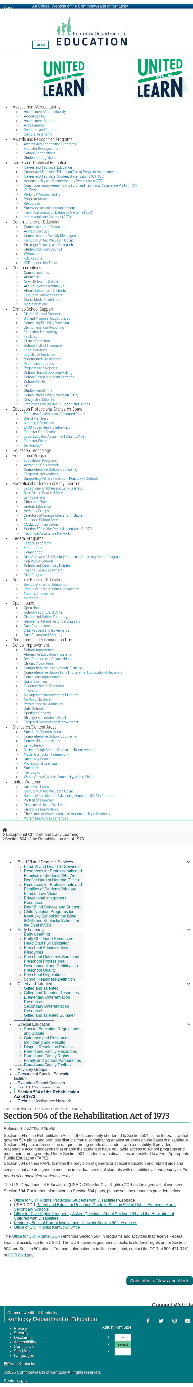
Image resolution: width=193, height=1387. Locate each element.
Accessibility (25, 1342)
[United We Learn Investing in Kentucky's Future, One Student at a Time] (96, 80)
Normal (123, 1344)
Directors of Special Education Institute (43, 1076)
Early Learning (31, 930)
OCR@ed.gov (20, 1255)
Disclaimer (23, 1337)
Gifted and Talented (35, 984)
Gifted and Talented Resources (51, 993)
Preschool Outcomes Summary (51, 957)
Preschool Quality (40, 970)
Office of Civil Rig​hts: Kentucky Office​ (47, 1227)
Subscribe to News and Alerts (159, 1280)
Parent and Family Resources (50, 1051)
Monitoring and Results (44, 1042)
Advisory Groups (32, 1069)
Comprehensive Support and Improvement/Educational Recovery (73, 672)
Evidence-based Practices (44, 686)
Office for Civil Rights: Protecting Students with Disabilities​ (65, 1200)
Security (21, 1333)
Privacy (20, 1328)
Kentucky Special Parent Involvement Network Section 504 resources (75, 1223)
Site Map (22, 1351)
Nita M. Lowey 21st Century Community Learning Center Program (72, 556)
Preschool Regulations (44, 975)
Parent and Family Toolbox (48, 1065)
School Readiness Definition (49, 979)
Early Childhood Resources (48, 939)
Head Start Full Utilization (47, 943)
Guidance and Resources (46, 1038)
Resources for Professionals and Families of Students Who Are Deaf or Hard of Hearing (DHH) (53, 875)
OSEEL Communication (39, 1087)
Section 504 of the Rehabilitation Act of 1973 (46, 1094)
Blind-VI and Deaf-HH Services (45, 862)
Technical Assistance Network (44, 1101)
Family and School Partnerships (52, 1060)
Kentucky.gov (16, 1380)
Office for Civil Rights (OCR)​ (37, 1236)
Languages (24, 1355)
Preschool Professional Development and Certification (51, 963)
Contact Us (24, 1346)
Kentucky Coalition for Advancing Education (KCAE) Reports (69, 795)
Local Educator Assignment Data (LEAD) (54, 436)
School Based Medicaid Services (49, 377)
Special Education (34, 1024)
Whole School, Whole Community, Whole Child (58, 777)
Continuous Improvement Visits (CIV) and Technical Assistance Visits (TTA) (80, 185)
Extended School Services (41, 1083)
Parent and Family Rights (46, 1056)
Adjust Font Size (116, 1327)
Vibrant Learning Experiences (46, 818)
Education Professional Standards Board (54, 414)
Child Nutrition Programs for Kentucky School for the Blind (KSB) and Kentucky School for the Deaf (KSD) (51, 918)
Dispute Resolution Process (49, 1047)
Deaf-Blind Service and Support (52, 907)
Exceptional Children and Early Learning (42, 834)
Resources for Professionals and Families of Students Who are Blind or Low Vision (53, 889)
